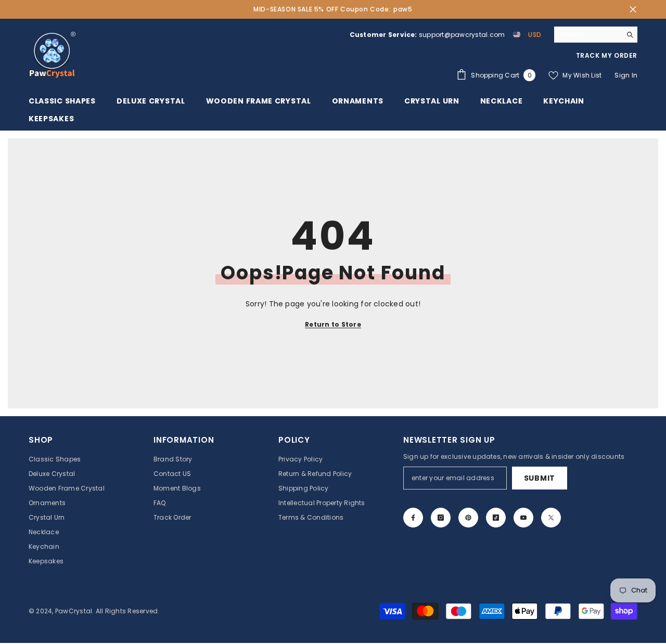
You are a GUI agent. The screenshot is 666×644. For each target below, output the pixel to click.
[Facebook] (413, 517)
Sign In (625, 75)
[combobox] (587, 34)
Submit (539, 478)
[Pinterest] (468, 517)
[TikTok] (496, 517)
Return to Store (333, 324)
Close (633, 9)
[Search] (595, 35)
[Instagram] (441, 517)
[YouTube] (523, 517)
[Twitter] (551, 517)
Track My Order (606, 55)
